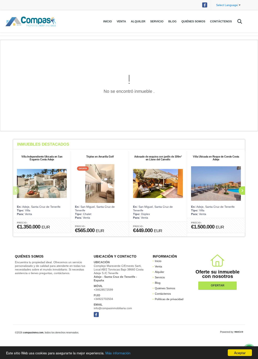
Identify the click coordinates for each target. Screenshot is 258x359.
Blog (172, 21)
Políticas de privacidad (169, 299)
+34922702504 (103, 299)
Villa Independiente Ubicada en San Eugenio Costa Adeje (41, 158)
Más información (117, 352)
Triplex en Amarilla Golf (99, 156)
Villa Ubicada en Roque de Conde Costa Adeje (216, 158)
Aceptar (240, 352)
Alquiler (138, 21)
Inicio (107, 21)
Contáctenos (221, 21)
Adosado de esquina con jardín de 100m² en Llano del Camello (158, 158)
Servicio (156, 21)
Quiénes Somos (193, 21)
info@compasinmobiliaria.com (113, 308)
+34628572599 (103, 289)
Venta (121, 21)
